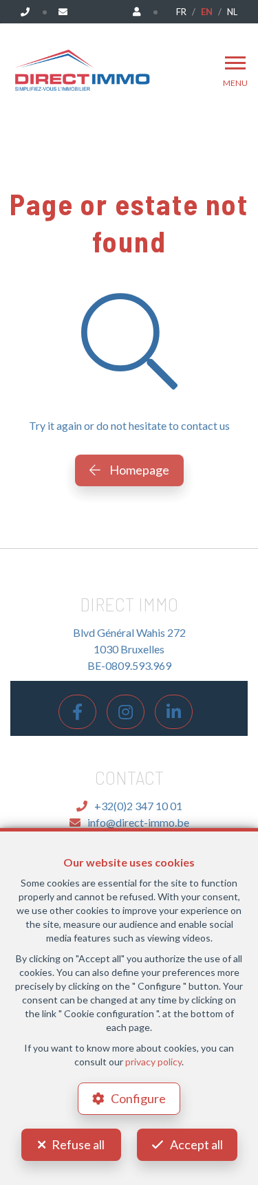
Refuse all (78, 1144)
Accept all (196, 1144)
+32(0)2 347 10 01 (138, 805)
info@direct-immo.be (138, 822)
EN (207, 11)
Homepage (138, 469)
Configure (138, 1098)
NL (232, 11)
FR (181, 11)
